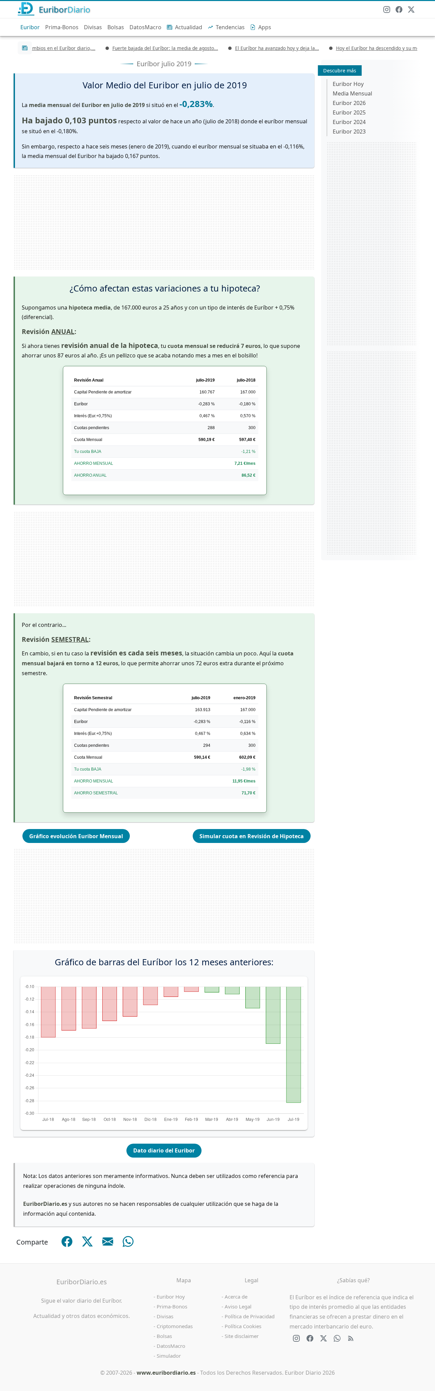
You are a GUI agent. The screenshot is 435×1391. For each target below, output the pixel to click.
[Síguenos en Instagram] (387, 9)
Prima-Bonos (62, 27)
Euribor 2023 (349, 131)
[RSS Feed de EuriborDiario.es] (351, 1338)
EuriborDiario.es (81, 1281)
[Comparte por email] (107, 1241)
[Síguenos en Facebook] (399, 9)
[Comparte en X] (87, 1241)
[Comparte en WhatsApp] (128, 1241)
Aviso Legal (238, 1306)
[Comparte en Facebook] (67, 1241)
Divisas (93, 27)
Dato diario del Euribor (164, 1150)
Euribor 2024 (349, 122)
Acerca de (236, 1296)
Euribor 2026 (349, 103)
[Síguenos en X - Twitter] (411, 9)
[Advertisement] (164, 222)
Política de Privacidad (250, 1316)
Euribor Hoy (348, 84)
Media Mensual (352, 93)
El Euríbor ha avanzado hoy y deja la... (259, 48)
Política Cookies (243, 1326)
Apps (264, 27)
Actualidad (188, 27)
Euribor (30, 27)
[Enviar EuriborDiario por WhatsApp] (337, 1338)
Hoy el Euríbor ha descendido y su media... (365, 48)
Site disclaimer (242, 1336)
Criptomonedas (175, 1326)
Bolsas (115, 27)
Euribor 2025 (349, 112)
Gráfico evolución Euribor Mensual (76, 836)
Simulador (169, 1355)
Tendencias (230, 27)
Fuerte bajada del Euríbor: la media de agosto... (147, 48)
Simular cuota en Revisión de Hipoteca (251, 836)
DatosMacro (145, 27)
